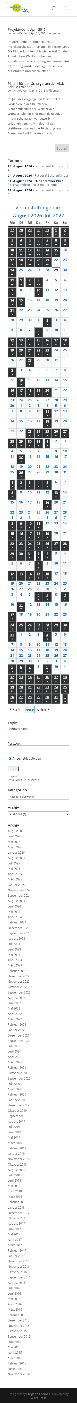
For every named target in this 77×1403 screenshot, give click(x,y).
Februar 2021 (17, 1067)
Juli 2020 (14, 1083)
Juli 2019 (14, 1126)
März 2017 (15, 1245)
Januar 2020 (16, 1100)
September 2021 (19, 1040)
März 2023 (15, 965)
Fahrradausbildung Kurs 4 (38, 168)
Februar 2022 (17, 1024)
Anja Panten (20, 33)
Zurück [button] (17, 709)
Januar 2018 (16, 1207)
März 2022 (15, 1019)
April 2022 (15, 1014)
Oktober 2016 (17, 1272)
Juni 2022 (14, 1003)
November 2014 (19, 1374)
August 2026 (16, 831)
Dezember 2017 (18, 1212)
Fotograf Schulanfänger (51, 175)
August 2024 (16, 900)
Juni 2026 (14, 836)
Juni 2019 (14, 1132)
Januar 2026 (16, 852)
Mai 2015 (14, 1347)
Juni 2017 (14, 1229)
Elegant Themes (38, 1394)
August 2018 (16, 1169)
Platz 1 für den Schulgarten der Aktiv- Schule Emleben (37, 85)
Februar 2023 (17, 971)
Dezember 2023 (18, 928)
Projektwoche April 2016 (27, 29)
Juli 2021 (14, 1046)
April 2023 (15, 960)
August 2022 (16, 997)
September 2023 (19, 933)
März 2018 (15, 1196)
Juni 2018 (14, 1180)
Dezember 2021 (18, 1035)
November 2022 (19, 981)
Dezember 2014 (18, 1368)
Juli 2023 (14, 943)
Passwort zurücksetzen (23, 780)
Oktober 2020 (17, 1073)
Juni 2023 (14, 949)
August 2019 (16, 1121)
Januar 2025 (16, 884)
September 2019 (19, 1116)
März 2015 (15, 1358)
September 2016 (19, 1277)
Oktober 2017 (17, 1218)
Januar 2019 (16, 1153)
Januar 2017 (16, 1255)
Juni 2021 (14, 1051)
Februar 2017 (17, 1250)
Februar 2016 (17, 1315)
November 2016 (19, 1266)
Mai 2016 (14, 1298)
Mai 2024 (14, 911)
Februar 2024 (17, 922)
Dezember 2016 (18, 1261)
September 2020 (19, 1078)
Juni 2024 (14, 906)
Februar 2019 (17, 1148)
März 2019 (15, 1143)
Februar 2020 (17, 1094)
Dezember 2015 (18, 1320)
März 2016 (15, 1309)
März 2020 (15, 1089)
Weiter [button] (41, 709)
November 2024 (19, 890)
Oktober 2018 (17, 1164)
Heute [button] (29, 709)
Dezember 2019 (18, 1105)
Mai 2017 (14, 1234)
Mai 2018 (14, 1186)
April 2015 (15, 1352)
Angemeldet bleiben (26, 758)
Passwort (14, 743)
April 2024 (15, 917)
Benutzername (18, 728)
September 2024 (19, 895)
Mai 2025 (14, 868)
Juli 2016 (14, 1288)
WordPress (38, 1398)
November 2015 (19, 1325)
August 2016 (16, 1282)
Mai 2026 (14, 841)
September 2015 (19, 1336)
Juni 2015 (14, 1341)
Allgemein (55, 33)
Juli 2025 (14, 863)
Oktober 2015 (17, 1331)
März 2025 (15, 879)
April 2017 (15, 1239)
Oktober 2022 (17, 986)
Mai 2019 (14, 1137)
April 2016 (15, 1304)
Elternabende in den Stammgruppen (33, 184)
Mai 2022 (14, 1008)
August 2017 (16, 1223)
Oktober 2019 (17, 1110)
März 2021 (15, 1062)
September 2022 (19, 992)
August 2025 (16, 857)
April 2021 (15, 1057)
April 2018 (15, 1191)
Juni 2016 (14, 1293)
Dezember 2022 (18, 976)
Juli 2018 (14, 1175)
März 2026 (15, 847)
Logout (13, 776)
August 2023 (16, 938)
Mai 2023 (14, 954)
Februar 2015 (17, 1363)
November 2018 (19, 1159)
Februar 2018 (17, 1202)
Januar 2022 (16, 1030)
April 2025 (15, 874)
